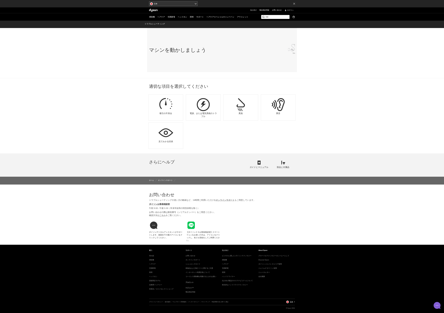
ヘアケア (161, 17)
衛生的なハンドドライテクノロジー (235, 285)
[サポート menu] (205, 17)
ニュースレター (264, 272)
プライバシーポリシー (156, 302)
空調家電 (171, 17)
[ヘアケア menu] (166, 17)
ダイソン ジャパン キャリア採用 (270, 264)
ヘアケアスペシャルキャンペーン (220, 17)
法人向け (253, 10)
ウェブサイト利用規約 (179, 302)
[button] (290, 302)
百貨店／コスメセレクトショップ (161, 289)
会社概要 (261, 276)
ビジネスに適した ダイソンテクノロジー (236, 256)
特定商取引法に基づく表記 (220, 302)
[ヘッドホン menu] (188, 17)
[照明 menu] (195, 17)
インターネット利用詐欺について (198, 272)
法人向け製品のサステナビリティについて (237, 281)
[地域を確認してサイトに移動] (294, 4)
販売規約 (168, 302)
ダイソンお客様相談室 (159, 204)
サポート (200, 17)
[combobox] (173, 3)
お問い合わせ (277, 10)
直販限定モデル (154, 281)
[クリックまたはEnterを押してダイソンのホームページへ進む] (153, 10)
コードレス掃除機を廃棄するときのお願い (201, 276)
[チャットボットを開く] (437, 305)
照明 (192, 17)
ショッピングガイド (193, 264)
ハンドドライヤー (228, 276)
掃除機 (152, 17)
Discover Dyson (263, 260)
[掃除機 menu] (156, 17)
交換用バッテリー (155, 285)
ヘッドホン (182, 17)
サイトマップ (205, 302)
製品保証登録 (264, 10)
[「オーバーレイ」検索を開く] (275, 17)
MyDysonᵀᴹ (190, 288)
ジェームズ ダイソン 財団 (267, 268)
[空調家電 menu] (176, 17)
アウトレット (242, 17)
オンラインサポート (193, 260)
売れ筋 (151, 256)
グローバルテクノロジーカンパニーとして (273, 256)
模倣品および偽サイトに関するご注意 (199, 268)
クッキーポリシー (193, 302)
